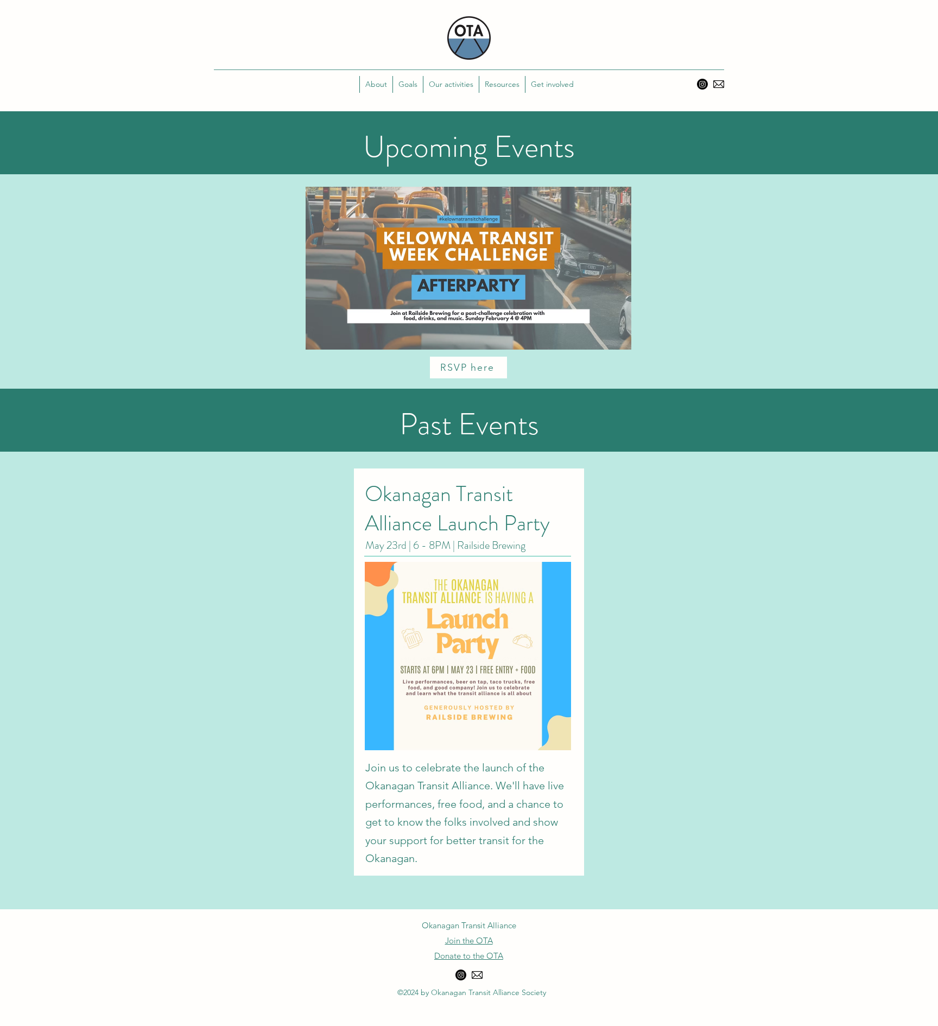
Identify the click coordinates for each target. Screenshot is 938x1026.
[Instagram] (702, 84)
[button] (407, 84)
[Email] (718, 84)
